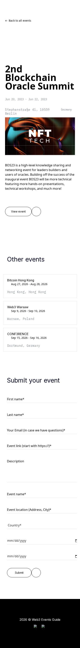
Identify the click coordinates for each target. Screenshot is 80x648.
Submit (19, 572)
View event (18, 211)
